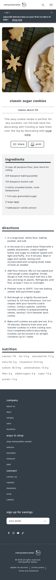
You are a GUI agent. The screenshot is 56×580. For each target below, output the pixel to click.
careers (10, 500)
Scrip (9, 494)
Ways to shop (15, 435)
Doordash (11, 453)
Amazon (10, 447)
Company (12, 400)
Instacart (11, 459)
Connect (12, 470)
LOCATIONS (11, 429)
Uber (9, 464)
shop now (17, 20)
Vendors (10, 482)
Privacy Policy (38, 567)
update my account (19, 567)
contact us (12, 477)
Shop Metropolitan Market (19, 441)
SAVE (9, 423)
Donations (11, 488)
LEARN (9, 412)
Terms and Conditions (29, 571)
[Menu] (51, 5)
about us (11, 406)
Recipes (10, 418)
